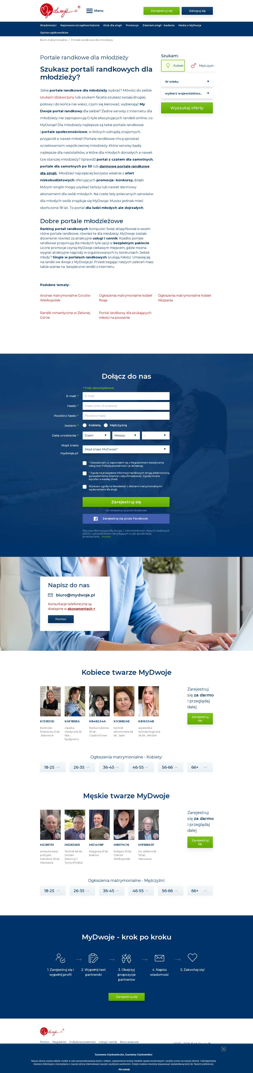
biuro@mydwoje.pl (75, 595)
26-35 (79, 767)
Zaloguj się (197, 11)
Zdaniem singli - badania (159, 25)
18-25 (49, 767)
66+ (194, 767)
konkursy (124, 180)
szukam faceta (94, 97)
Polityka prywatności (82, 1041)
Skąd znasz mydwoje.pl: (69, 449)
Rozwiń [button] (106, 536)
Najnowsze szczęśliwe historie (79, 25)
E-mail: (72, 396)
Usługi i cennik (108, 1041)
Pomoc (60, 619)
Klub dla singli (112, 25)
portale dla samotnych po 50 (66, 166)
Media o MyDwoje (189, 25)
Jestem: (71, 425)
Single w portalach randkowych (80, 257)
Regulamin (59, 1041)
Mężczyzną (118, 425)
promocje (105, 180)
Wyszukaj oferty (186, 108)
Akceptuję (124, 1069)
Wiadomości (48, 25)
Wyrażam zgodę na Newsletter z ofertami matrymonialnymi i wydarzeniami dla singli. (126, 488)
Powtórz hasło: (66, 416)
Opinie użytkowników (54, 32)
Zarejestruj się (161, 11)
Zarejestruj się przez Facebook (125, 518)
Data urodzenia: (65, 435)
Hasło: (73, 406)
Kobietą (95, 425)
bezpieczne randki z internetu (90, 267)
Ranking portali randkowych (64, 229)
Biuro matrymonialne (53, 39)
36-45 (108, 767)
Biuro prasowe (129, 1041)
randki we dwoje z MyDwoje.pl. (69, 262)
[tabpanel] (50, 715)
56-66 (167, 767)
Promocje (132, 25)
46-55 (138, 767)
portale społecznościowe (64, 132)
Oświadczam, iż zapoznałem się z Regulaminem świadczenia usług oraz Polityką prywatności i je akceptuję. (126, 464)
